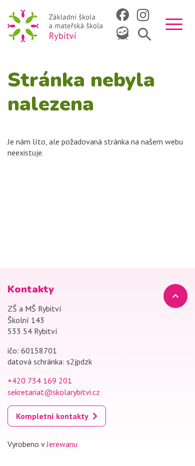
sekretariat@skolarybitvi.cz (54, 392)
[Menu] (174, 26)
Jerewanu (62, 444)
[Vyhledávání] (144, 34)
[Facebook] (124, 15)
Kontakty (31, 289)
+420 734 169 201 (40, 381)
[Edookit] (124, 34)
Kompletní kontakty (52, 416)
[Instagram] (144, 15)
